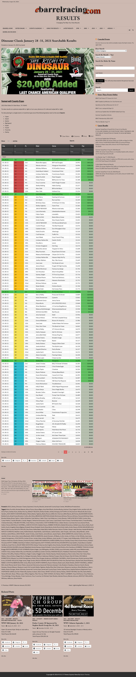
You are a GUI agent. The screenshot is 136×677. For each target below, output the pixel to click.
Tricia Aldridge (6, 576)
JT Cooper (64, 538)
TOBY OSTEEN (48, 574)
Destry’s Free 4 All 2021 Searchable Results (76, 498)
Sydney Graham (32, 571)
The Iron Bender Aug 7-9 (103, 122)
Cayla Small (57, 520)
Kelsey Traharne (39, 545)
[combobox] (9, 141)
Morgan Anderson (45, 558)
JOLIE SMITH (19, 538)
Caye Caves (49, 520)
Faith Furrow (9, 529)
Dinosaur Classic (21, 506)
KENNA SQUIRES (12, 547)
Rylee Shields (70, 563)
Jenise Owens (78, 534)
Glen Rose (29, 529)
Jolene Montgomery (7, 538)
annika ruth (85, 509)
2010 (93, 28)
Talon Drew (41, 571)
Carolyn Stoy (86, 518)
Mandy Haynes (51, 554)
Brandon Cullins (23, 516)
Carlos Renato (62, 518)
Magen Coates (31, 554)
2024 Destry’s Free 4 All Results (41, 498)
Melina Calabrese (42, 556)
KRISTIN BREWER (11, 549)
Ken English (48, 545)
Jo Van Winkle (79, 536)
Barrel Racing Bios (9, 32)
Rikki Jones (23, 563)
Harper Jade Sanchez (75, 529)
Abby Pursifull (10, 509)
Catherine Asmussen (38, 520)
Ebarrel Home (8, 28)
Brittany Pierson (67, 516)
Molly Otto (35, 558)
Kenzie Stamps (36, 547)
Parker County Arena (51, 618)
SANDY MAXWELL (81, 563)
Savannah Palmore (46, 565)
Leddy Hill (73, 549)
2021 (9, 506)
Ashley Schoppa (55, 511)
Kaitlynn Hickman (7, 540)
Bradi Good (14, 516)
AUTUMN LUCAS (66, 511)
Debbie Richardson (67, 525)
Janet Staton (39, 534)
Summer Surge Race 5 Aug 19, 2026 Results (108, 150)
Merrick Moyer (64, 556)
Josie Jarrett (57, 538)
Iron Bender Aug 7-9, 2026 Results (105, 157)
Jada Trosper (64, 531)
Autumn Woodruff (78, 511)
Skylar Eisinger (10, 569)
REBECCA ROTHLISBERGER (10, 563)
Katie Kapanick (35, 543)
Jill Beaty (56, 536)
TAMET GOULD (50, 571)
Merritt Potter (74, 556)
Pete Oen (62, 560)
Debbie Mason (42, 525)
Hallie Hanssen (53, 529)
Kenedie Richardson (77, 545)
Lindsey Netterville (16, 551)
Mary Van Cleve (81, 554)
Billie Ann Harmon (57, 514)
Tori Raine (57, 574)
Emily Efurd (56, 527)
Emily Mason (73, 527)
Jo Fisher (72, 536)
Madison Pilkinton (20, 554)
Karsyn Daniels (65, 540)
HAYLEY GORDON (7, 531)
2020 (101, 28)
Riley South (31, 563)
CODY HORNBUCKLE (50, 523)
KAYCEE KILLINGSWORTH (60, 543)
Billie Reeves (68, 514)
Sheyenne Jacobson (71, 567)
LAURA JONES (54, 549)
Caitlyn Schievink (25, 518)
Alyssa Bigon (38, 509)
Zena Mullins (18, 578)
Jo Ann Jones (64, 536)
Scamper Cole (57, 565)
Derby (14, 506)
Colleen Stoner (63, 523)
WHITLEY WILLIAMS (85, 576)
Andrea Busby (58, 509)
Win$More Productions (72, 506)
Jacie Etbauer (46, 531)
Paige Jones (22, 560)
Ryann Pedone (52, 563)
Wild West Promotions (8, 620)
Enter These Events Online (108, 95)
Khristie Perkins (60, 547)
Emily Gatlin (65, 527)
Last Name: (99, 73)
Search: (72, 141)
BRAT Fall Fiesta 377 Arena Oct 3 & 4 (106, 98)
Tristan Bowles (15, 576)
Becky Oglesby (36, 514)
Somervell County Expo (33, 569)
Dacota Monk (84, 523)
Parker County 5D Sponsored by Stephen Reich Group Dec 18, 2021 (45, 624)
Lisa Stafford (36, 551)
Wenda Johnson (73, 576)
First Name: (99, 65)
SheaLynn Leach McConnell (26, 567)
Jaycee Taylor (57, 534)
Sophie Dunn (66, 569)
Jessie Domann (48, 536)
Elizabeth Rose (29, 527)
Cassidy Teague (26, 520)
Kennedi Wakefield (25, 547)
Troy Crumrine (36, 576)
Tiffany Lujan (20, 574)
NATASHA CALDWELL (59, 558)
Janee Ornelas (30, 534)
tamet (23, 45)
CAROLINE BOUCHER (74, 518)
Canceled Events (104, 39)
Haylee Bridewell (87, 529)
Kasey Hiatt (74, 540)
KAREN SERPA (55, 540)
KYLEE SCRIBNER (24, 549)
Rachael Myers (70, 560)
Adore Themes (85, 674)
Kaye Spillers (73, 543)
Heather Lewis (18, 531)
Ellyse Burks (48, 527)
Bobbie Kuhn (5, 516)
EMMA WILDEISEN (84, 527)
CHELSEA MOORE (19, 523)
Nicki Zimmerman (72, 558)
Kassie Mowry (82, 540)
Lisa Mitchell (27, 551)
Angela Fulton (76, 509)
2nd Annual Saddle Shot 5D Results (106, 138)
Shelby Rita (49, 567)
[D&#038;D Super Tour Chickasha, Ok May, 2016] (16, 487)
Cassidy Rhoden (16, 520)
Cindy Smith (39, 523)
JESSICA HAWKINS (36, 536)
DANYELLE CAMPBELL (18, 525)
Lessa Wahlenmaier (83, 549)
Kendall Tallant (66, 545)
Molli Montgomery (25, 558)
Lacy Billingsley (44, 549)
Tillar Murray (39, 574)
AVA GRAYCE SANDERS (15, 514)
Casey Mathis (5, 520)
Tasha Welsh (87, 571)
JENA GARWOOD (67, 534)
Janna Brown (48, 534)
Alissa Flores (30, 509)
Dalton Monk (5, 525)
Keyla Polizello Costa (48, 547)
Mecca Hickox (10, 556)
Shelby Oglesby (40, 567)
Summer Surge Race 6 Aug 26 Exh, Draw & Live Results (111, 129)
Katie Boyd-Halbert (24, 543)
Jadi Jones (72, 531)
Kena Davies (57, 545)
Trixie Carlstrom (26, 576)
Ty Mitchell (45, 576)
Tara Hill (80, 571)
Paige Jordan (31, 560)
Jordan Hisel (37, 538)
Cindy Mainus (30, 523)
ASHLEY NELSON (33, 511)
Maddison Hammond (70, 551)
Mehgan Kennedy (30, 556)
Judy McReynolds (74, 538)
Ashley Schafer (44, 511)
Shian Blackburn (83, 567)
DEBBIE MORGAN (54, 525)
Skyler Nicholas (21, 569)
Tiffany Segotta (29, 574)
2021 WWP (9, 618)
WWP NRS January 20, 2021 (12, 623)
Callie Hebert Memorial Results (105, 164)
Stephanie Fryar (86, 569)
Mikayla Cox (15, 558)
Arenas (110, 28)
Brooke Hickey (6, 518)
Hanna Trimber (63, 529)
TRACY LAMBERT (66, 574)
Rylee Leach (61, 563)
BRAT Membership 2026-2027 (104, 118)
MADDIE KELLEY (56, 551)
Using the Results (53, 28)
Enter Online (20, 28)
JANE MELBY (20, 534)
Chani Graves (65, 520)
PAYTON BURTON (53, 560)
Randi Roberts (88, 560)
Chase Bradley (87, 520)
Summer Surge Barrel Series (103, 115)
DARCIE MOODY (32, 525)
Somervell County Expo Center (54, 506)
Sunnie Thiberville (20, 571)
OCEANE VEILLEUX (11, 560)
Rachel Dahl (79, 560)
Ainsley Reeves (20, 509)
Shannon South (79, 565)
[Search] (133, 30)
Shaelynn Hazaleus (68, 565)
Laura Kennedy (64, 549)
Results (41, 506)
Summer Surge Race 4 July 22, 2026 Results (108, 171)
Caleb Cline (43, 518)
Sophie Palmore (75, 569)
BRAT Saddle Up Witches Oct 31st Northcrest (109, 101)
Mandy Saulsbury (61, 554)
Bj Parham (75, 514)
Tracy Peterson (88, 574)
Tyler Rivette (53, 576)
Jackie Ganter (55, 531)
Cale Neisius (35, 518)
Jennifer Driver (6, 536)
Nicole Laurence (84, 558)
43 (84, 452)
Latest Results (68, 28)
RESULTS (68, 18)
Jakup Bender (80, 531)
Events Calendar (36, 28)
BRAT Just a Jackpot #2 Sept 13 (104, 108)
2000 (85, 28)
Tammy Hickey (61, 571)
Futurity (36, 506)
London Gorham (45, 551)
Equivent (30, 506)
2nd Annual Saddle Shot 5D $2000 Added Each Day (110, 111)
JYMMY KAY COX (86, 538)
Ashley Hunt (13, 511)
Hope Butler (38, 531)
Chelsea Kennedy (6, 523)
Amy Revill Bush (48, 509)
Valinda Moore (62, 576)
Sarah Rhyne (9, 565)
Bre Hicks (32, 516)
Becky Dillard (27, 514)
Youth (19, 620)
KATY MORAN (46, 543)
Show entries (9, 141)
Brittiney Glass (88, 516)
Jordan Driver (28, 538)
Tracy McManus (78, 574)
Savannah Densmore (33, 565)
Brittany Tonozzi (78, 516)
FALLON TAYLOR (19, 529)
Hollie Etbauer (28, 531)
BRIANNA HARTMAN (43, 516)
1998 (77, 28)
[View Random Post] (129, 30)
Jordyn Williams (47, 538)
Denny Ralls (85, 525)
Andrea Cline (67, 509)
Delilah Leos (77, 525)
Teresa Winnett (6, 574)
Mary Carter (72, 554)
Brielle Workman (55, 516)
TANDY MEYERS (71, 571)
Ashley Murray (22, 511)
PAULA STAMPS (41, 560)
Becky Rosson (46, 514)
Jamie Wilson (11, 534)
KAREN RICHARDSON (42, 540)
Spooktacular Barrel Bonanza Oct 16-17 (107, 105)
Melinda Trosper (54, 556)
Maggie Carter (41, 554)
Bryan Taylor (15, 518)
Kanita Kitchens (29, 540)
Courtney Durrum (74, 523)
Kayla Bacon (82, 543)
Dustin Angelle (10, 527)
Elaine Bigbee (20, 527)
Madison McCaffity (7, 554)
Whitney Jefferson (7, 578)
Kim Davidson (70, 547)
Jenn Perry (86, 534)
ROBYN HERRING (42, 563)
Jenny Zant (15, 536)
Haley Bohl (44, 529)
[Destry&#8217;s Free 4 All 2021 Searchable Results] (78, 488)
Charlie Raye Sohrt (76, 520)
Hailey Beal (36, 529)
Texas (13, 574)
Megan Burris (20, 556)
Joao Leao (88, 536)
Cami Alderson (52, 518)
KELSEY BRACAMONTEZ (25, 545)
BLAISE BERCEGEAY (86, 514)
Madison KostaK (82, 551)
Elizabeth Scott (39, 527)
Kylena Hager (34, 549)
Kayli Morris (12, 545)
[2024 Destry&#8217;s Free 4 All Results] (47, 488)
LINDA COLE (5, 551)
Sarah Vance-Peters (20, 565)
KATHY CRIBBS (12, 543)
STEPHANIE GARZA (8, 571)
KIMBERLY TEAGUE (82, 547)
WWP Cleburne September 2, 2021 (77, 623)
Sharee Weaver (12, 567)
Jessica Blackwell (24, 536)
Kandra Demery (18, 540)
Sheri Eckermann (58, 567)
